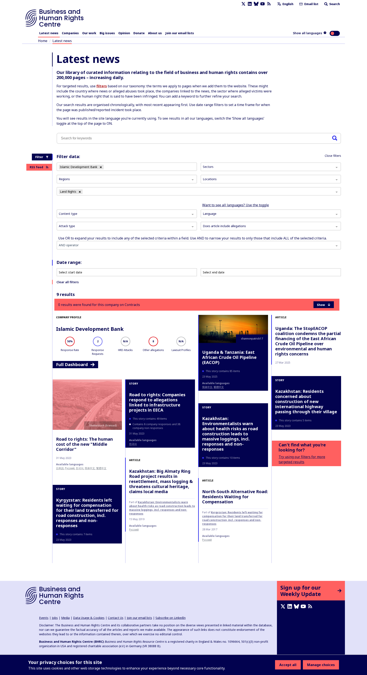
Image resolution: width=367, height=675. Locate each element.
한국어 (79, 468)
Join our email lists (179, 33)
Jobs (55, 618)
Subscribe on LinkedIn (170, 618)
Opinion (124, 33)
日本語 (60, 468)
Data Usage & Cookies (88, 618)
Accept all (287, 664)
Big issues (107, 33)
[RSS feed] (268, 4)
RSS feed (36, 167)
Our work (89, 33)
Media (65, 618)
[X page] (243, 4)
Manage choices (321, 664)
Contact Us (115, 618)
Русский (70, 468)
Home (42, 40)
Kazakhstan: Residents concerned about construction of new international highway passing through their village (306, 401)
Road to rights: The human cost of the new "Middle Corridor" (84, 444)
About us (155, 33)
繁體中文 (219, 387)
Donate (139, 33)
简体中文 (207, 387)
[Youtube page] (262, 4)
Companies (70, 33)
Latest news (48, 33)
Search (334, 4)
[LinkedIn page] (249, 4)
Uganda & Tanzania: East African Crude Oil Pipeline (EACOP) (229, 357)
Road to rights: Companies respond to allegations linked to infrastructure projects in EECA (157, 402)
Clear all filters (67, 282)
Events (43, 618)
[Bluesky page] (256, 4)
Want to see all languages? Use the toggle (235, 205)
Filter (39, 157)
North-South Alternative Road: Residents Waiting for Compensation (235, 497)
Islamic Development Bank (90, 328)
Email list (310, 4)
